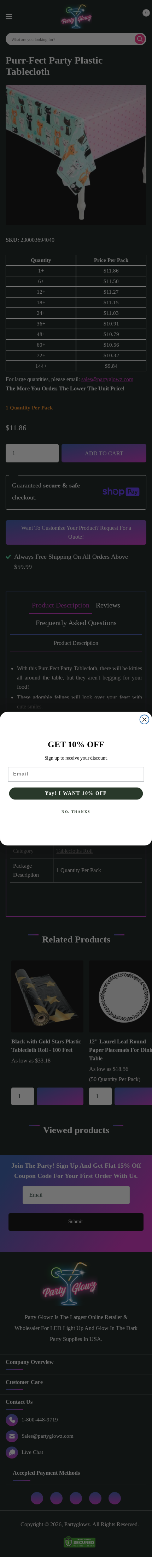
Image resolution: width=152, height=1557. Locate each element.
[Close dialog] (144, 719)
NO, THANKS (76, 811)
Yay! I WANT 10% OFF (76, 793)
